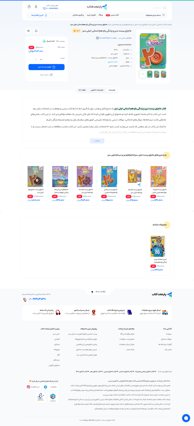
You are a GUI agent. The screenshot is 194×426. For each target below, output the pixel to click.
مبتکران (57, 344)
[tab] (112, 89)
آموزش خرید (91, 15)
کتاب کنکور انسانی (126, 371)
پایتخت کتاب (167, 24)
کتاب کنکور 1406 (82, 371)
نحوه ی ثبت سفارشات (126, 339)
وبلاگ (101, 15)
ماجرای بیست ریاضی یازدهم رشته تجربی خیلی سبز (110, 192)
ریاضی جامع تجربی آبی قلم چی (86, 344)
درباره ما (169, 334)
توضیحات (111, 90)
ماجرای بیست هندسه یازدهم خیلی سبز (86, 191)
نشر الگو (57, 360)
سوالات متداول (166, 339)
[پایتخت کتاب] (97, 7)
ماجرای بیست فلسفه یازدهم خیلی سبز (135, 191)
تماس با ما (168, 349)
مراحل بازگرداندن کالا (127, 334)
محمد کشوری (112, 62)
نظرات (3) (82, 90)
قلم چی (57, 339)
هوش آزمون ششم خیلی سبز (87, 355)
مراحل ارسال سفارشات (126, 344)
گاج (58, 355)
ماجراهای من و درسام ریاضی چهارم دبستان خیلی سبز (61, 192)
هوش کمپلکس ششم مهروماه (86, 339)
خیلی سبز (152, 24)
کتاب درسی (115, 15)
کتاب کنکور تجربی (110, 371)
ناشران (159, 24)
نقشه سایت (130, 349)
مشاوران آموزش (54, 365)
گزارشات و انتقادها (165, 344)
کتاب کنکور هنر (95, 371)
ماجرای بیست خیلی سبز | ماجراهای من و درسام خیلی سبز (128, 24)
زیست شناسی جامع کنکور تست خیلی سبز (82, 334)
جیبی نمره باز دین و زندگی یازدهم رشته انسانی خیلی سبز (160, 262)
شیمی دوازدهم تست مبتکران (86, 349)
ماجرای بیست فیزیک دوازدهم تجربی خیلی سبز (160, 192)
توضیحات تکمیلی (97, 90)
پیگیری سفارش (78, 15)
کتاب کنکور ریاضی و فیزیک (145, 371)
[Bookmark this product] (36, 31)
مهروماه (57, 349)
